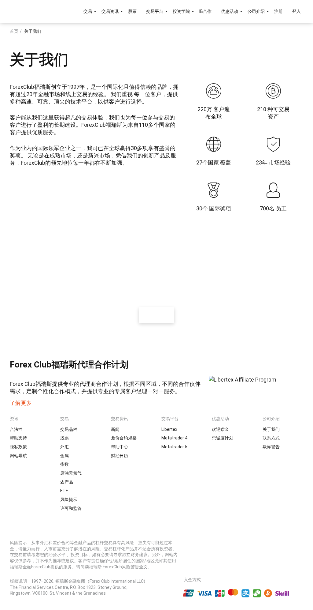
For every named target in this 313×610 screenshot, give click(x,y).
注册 (278, 11)
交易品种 (68, 429)
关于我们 (271, 429)
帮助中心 (119, 446)
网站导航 (18, 455)
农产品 (66, 482)
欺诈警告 (271, 446)
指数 (64, 464)
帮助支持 (18, 437)
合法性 (16, 429)
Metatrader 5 (174, 446)
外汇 (64, 446)
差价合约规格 (124, 437)
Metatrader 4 (174, 437)
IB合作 (205, 11)
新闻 (115, 429)
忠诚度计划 (222, 437)
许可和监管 (71, 508)
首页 (14, 31)
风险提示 (68, 499)
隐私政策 (18, 446)
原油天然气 (71, 473)
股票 (132, 11)
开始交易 (156, 315)
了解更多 (21, 403)
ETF (64, 490)
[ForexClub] (28, 11)
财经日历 (119, 455)
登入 (296, 11)
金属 (64, 455)
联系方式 (271, 437)
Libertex (169, 429)
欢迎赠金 (220, 429)
